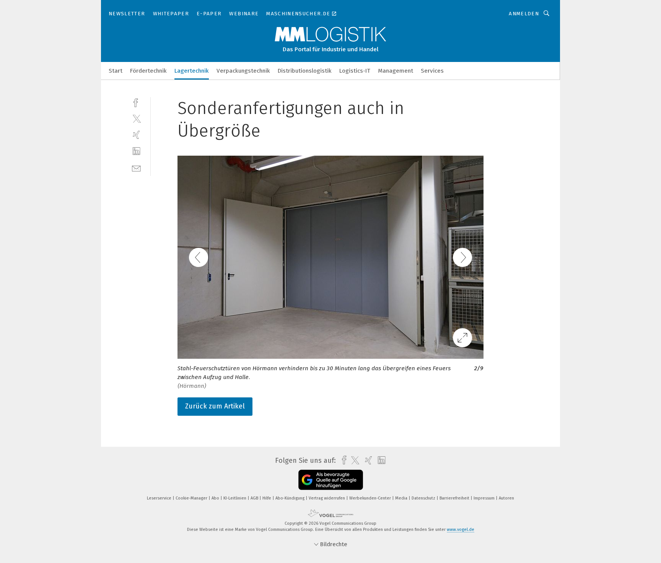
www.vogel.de (460, 529)
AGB (255, 498)
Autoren (506, 498)
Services (432, 70)
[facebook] (136, 102)
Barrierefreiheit (455, 498)
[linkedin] (136, 151)
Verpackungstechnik (243, 70)
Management (395, 70)
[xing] (136, 135)
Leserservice (160, 498)
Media (402, 498)
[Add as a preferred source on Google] (330, 480)
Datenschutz (424, 498)
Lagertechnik (191, 70)
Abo (216, 498)
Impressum (485, 498)
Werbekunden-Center (370, 498)
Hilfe (267, 498)
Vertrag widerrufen (327, 498)
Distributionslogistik (305, 70)
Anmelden (524, 13)
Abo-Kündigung (290, 498)
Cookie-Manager (192, 498)
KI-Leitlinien (235, 498)
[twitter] (136, 118)
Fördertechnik (148, 70)
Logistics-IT (354, 70)
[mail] (136, 167)
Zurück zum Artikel (215, 406)
